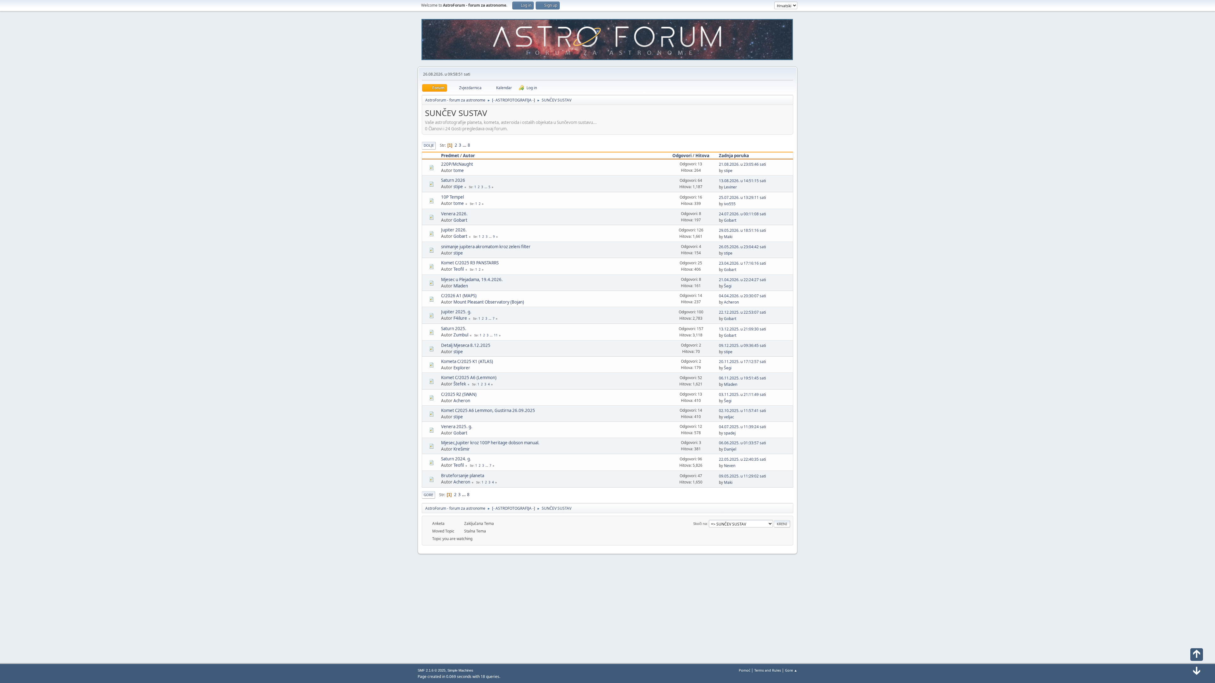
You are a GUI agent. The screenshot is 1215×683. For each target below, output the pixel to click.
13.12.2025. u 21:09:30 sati (742, 329)
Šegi (728, 286)
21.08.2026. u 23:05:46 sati (742, 164)
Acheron (731, 302)
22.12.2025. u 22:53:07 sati (742, 312)
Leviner (730, 187)
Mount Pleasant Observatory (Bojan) (488, 302)
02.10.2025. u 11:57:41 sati (742, 410)
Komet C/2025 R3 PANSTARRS (470, 263)
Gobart (460, 220)
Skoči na (700, 523)
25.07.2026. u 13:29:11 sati (742, 197)
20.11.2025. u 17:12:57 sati (742, 361)
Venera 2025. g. (456, 426)
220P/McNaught (457, 164)
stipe (728, 170)
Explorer (461, 368)
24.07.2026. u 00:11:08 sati (742, 214)
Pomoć (744, 670)
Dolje (429, 145)
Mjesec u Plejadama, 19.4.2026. (472, 279)
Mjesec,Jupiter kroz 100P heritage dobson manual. (490, 443)
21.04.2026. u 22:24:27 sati (742, 279)
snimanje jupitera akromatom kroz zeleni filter (486, 246)
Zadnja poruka (734, 155)
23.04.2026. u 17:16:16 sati (742, 263)
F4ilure (460, 318)
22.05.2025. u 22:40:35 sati (742, 459)
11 (496, 335)
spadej (730, 433)
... (465, 145)
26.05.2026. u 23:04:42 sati (742, 246)
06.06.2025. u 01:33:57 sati (742, 443)
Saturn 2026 (453, 180)
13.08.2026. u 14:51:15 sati (742, 180)
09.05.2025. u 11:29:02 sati (742, 476)
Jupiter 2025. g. (456, 312)
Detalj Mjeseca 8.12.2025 (465, 345)
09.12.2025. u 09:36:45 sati (742, 345)
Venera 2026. (454, 214)
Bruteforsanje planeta (462, 475)
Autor (469, 155)
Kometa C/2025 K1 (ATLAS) (467, 361)
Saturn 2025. (453, 328)
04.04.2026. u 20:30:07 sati (742, 295)
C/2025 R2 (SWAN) (459, 394)
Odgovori (682, 155)
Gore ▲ (791, 670)
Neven (729, 465)
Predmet (450, 155)
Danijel (730, 449)
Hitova (702, 155)
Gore (428, 494)
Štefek (459, 384)
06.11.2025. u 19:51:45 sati (742, 378)
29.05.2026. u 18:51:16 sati (742, 230)
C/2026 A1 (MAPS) (459, 295)
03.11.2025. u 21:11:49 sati (742, 394)
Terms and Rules (767, 670)
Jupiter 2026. (454, 230)
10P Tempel (452, 197)
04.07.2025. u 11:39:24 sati (742, 426)
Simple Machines (460, 670)
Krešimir (461, 449)
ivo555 (730, 203)
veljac (729, 417)
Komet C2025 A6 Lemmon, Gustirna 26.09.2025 (488, 410)
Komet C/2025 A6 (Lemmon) (468, 377)
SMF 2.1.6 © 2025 (432, 670)
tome (458, 170)
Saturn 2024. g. (456, 459)
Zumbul (460, 335)
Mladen (460, 286)
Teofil (458, 269)
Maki (728, 236)
